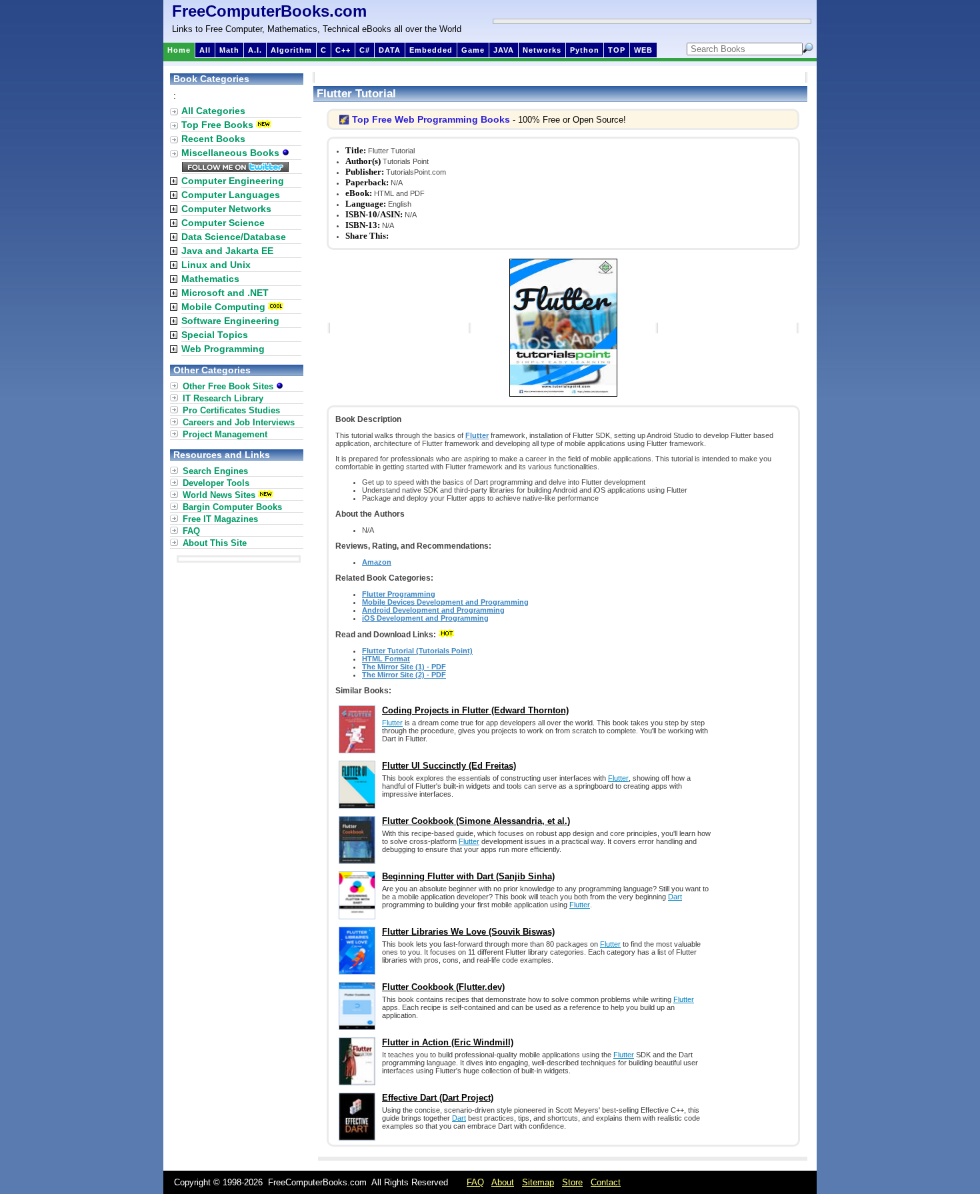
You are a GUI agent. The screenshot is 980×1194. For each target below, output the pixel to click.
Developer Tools (216, 483)
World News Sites (219, 495)
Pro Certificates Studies (231, 410)
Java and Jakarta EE (227, 250)
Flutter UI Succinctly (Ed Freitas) (449, 766)
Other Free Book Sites (229, 386)
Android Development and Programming (433, 610)
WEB (643, 50)
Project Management (225, 434)
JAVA (503, 50)
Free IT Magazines (220, 519)
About (502, 1182)
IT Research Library (223, 398)
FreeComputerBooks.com (269, 11)
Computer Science (223, 222)
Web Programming (223, 348)
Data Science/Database (233, 236)
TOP (616, 50)
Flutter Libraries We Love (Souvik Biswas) (468, 932)
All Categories (213, 110)
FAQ (191, 531)
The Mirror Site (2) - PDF (404, 675)
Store (572, 1182)
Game (473, 50)
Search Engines (215, 471)
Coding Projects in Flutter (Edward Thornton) (475, 710)
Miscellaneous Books (231, 152)
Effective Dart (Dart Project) (437, 1098)
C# (364, 50)
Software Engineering (230, 320)
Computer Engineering (232, 180)
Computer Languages (230, 194)
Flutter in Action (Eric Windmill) (447, 1042)
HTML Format (386, 659)
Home (179, 50)
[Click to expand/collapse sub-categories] (173, 181)
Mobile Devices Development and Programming (445, 602)
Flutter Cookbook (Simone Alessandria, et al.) (476, 821)
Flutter (477, 435)
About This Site (215, 543)
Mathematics (210, 278)
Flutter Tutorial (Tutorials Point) (417, 651)
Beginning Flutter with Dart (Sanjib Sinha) (468, 876)
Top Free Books (217, 124)
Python (584, 50)
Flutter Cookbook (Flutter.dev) (443, 987)
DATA (390, 50)
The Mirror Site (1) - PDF (404, 667)
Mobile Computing (223, 306)
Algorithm (291, 50)
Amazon (376, 562)
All (205, 50)
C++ (343, 50)
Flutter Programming (398, 594)
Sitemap (538, 1182)
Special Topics (214, 334)
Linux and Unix (216, 264)
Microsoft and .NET (225, 292)
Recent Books (213, 138)
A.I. (255, 50)
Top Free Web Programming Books (431, 119)
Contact (606, 1182)
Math (229, 50)
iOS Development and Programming (425, 618)
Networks (542, 50)
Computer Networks (226, 208)
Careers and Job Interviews (239, 422)
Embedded (431, 50)
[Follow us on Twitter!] (235, 168)
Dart (675, 897)
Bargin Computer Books (232, 507)
